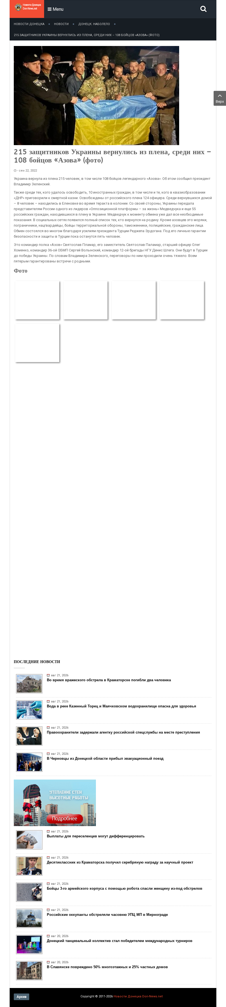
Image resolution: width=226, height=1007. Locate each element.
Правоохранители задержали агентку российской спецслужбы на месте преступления (123, 732)
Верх (220, 101)
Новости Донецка (29, 24)
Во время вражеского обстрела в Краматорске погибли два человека (109, 680)
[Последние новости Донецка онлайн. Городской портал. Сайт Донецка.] (27, 14)
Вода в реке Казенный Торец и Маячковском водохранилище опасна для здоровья (121, 706)
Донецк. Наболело (94, 24)
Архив (21, 997)
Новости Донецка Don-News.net (138, 996)
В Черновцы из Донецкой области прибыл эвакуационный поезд (105, 758)
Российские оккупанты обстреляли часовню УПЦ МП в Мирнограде (107, 915)
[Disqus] (113, 438)
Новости (61, 24)
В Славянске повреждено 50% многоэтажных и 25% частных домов (107, 967)
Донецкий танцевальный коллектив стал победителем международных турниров (119, 941)
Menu (57, 9)
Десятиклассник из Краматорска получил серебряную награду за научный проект (120, 862)
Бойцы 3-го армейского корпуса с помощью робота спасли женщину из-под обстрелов (124, 888)
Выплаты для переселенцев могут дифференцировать (96, 836)
